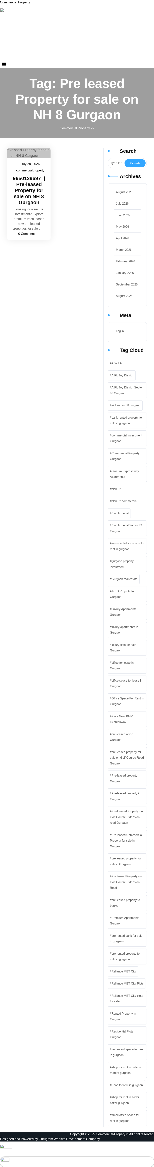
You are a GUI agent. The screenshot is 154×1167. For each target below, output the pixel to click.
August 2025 (124, 296)
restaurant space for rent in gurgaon (127, 1052)
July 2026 (122, 203)
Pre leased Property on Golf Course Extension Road (126, 881)
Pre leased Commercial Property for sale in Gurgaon (126, 840)
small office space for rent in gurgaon (124, 1117)
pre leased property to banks (125, 902)
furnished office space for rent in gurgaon (127, 546)
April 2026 (122, 238)
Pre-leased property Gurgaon (123, 778)
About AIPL (118, 363)
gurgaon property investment (122, 564)
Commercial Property (15, 2)
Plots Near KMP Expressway (121, 719)
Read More (26, 152)
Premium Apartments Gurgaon (124, 920)
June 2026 (123, 215)
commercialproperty (30, 170)
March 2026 (124, 249)
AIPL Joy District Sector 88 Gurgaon (126, 390)
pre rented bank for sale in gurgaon (126, 938)
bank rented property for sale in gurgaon (126, 420)
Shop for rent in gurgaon (127, 1085)
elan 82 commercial (124, 501)
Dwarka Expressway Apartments (124, 474)
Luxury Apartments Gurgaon (123, 612)
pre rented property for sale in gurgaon (125, 956)
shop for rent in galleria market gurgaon (125, 1070)
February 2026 (125, 261)
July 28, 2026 (30, 164)
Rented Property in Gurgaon (123, 1016)
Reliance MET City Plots (127, 983)
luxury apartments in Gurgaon (124, 629)
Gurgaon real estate (124, 579)
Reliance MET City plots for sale (126, 998)
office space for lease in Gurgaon (126, 683)
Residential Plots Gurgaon (121, 1034)
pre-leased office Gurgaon (121, 737)
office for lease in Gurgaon (122, 665)
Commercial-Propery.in (112, 1134)
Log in (120, 331)
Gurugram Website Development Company (69, 1139)
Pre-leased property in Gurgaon (125, 796)
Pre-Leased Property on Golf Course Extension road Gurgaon (126, 816)
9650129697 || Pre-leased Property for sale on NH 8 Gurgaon (29, 190)
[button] (77, 64)
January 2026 (125, 272)
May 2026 (122, 226)
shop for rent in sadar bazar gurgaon (124, 1100)
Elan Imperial (120, 513)
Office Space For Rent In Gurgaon (127, 701)
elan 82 (116, 489)
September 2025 (127, 284)
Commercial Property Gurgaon (125, 456)
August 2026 (124, 192)
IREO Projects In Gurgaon (122, 594)
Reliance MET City (123, 971)
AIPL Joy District (122, 375)
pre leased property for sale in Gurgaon (125, 861)
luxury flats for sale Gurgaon (123, 647)
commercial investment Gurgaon (126, 438)
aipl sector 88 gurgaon (125, 405)
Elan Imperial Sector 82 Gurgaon (126, 528)
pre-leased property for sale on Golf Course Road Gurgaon (127, 757)
